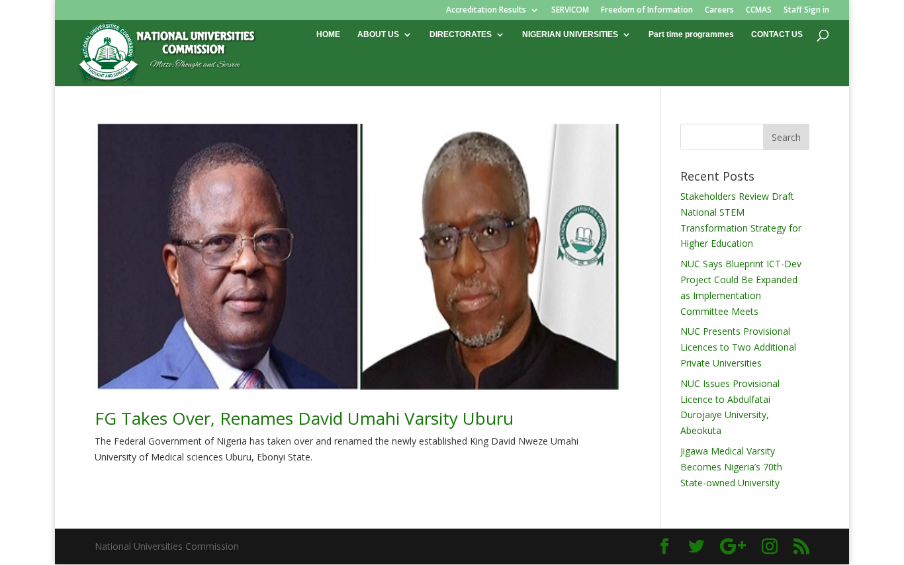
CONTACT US (777, 34)
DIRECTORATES (460, 34)
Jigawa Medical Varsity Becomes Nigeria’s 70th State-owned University (731, 467)
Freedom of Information (647, 10)
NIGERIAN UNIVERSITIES (570, 34)
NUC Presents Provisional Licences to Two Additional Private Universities (738, 347)
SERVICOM (570, 10)
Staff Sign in (806, 10)
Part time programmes (691, 34)
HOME (328, 34)
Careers (719, 10)
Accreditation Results (486, 10)
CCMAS (759, 10)
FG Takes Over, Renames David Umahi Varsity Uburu (304, 418)
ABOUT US (378, 34)
